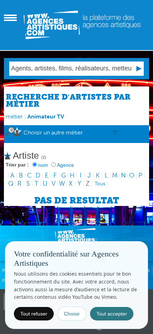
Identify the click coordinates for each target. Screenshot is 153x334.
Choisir (72, 314)
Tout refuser (33, 314)
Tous (100, 184)
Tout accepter (111, 314)
